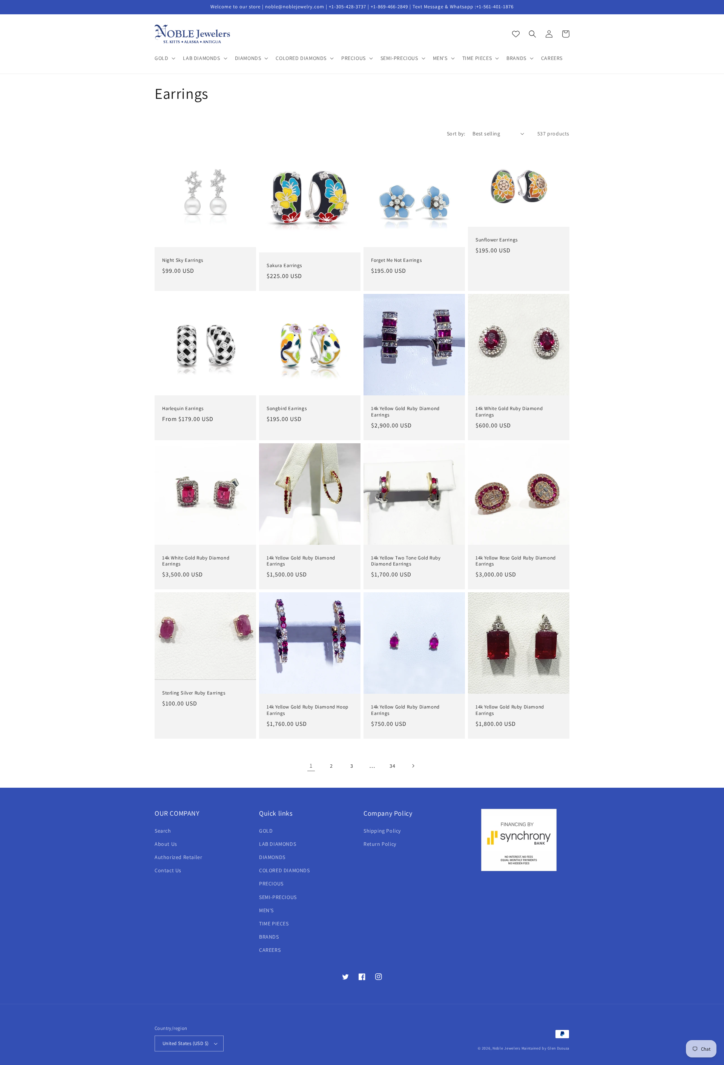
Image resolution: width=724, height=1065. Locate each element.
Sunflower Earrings (497, 240)
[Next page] (413, 766)
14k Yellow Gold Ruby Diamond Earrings (405, 412)
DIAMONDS (272, 857)
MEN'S (266, 910)
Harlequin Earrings (183, 409)
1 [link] (311, 766)
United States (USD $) (186, 1043)
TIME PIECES (274, 923)
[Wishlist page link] (516, 34)
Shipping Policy (382, 830)
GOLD (266, 830)
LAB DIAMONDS (277, 844)
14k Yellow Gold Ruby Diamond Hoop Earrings (307, 710)
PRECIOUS (271, 883)
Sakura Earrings (284, 266)
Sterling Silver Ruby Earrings (193, 693)
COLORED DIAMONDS (284, 870)
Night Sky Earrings (182, 260)
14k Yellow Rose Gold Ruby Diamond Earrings (516, 561)
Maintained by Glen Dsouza (546, 1048)
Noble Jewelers (506, 1048)
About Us (166, 844)
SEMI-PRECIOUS (278, 897)
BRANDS (269, 936)
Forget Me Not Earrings (396, 260)
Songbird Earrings (287, 409)
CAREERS (270, 950)
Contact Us (168, 870)
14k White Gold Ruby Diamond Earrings (509, 412)
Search (163, 830)
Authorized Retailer (178, 857)
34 (392, 765)
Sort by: (456, 133)
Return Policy (380, 844)
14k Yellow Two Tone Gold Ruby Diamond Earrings (405, 561)
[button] (164, 58)
